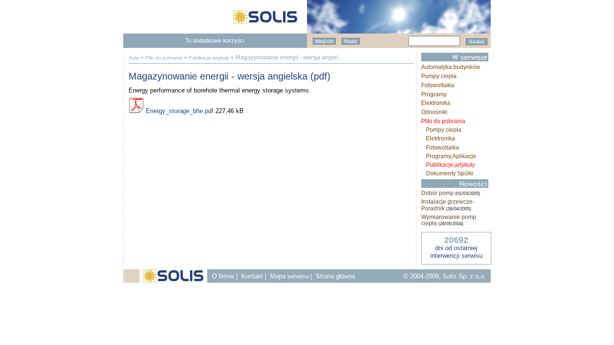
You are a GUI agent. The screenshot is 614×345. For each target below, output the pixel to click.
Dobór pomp (437, 193)
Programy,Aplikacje (451, 156)
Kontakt (252, 276)
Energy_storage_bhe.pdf (178, 111)
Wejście (324, 41)
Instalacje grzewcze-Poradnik (447, 204)
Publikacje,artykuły (209, 57)
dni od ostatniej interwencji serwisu (456, 252)
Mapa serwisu (289, 276)
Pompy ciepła (439, 76)
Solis (134, 57)
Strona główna (335, 276)
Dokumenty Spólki (449, 173)
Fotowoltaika (437, 85)
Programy (434, 94)
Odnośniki (434, 112)
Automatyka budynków (450, 67)
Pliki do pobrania (163, 57)
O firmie (223, 276)
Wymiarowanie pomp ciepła (448, 220)
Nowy (350, 41)
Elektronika (435, 103)
